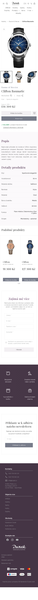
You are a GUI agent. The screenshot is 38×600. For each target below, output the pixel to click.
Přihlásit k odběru (19, 445)
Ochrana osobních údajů (6, 556)
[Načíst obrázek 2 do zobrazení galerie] (19, 77)
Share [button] (19, 96)
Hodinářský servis (10, 529)
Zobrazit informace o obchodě (13, 127)
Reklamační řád (6, 563)
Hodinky (3, 21)
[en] (25, 3)
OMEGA (7, 498)
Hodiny (7, 508)
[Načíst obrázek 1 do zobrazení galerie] (6, 77)
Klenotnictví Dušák (10, 522)
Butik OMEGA (9, 525)
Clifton (6, 262)
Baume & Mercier (14, 21)
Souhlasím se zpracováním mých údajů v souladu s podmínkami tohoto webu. (20, 342)
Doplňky (7, 511)
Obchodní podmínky (7, 560)
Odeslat (19, 349)
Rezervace (19, 118)
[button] (7, 3)
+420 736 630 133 (13, 473)
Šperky (7, 505)
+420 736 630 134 (13, 477)
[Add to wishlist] (34, 113)
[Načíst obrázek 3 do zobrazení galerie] (31, 77)
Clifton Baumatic (28, 21)
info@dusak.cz (12, 480)
